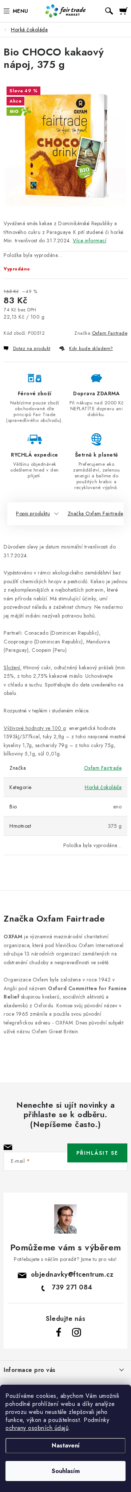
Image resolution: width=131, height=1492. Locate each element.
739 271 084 (72, 1287)
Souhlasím (66, 1471)
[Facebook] (59, 1332)
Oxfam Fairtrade (110, 333)
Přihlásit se (97, 1153)
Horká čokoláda (103, 787)
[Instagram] (76, 1332)
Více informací (89, 240)
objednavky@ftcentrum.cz (72, 1274)
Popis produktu (33, 513)
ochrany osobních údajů (36, 1428)
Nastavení (66, 1445)
